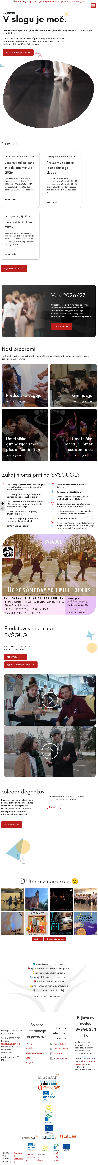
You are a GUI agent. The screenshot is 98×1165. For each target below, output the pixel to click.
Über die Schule (61, 1048)
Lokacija (29, 1043)
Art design (40, 1159)
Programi (30, 1062)
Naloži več (54, 807)
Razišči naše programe (16, 52)
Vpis (28, 1057)
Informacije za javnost (36, 1053)
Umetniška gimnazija (20, 664)
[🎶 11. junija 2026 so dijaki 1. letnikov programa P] (85, 899)
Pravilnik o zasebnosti (18, 1157)
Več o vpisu (59, 326)
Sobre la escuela (61, 1058)
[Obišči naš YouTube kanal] (57, 1160)
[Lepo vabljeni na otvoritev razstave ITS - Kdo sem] (85, 923)
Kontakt (29, 1048)
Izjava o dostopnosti (30, 1157)
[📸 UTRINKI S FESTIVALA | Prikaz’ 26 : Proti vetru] (61, 899)
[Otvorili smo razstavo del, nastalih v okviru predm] (12, 923)
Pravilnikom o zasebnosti (85, 1062)
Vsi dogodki (9, 825)
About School (60, 1044)
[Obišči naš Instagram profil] (57, 1156)
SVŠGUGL (15, 657)
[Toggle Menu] (93, 5)
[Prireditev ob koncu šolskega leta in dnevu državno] (12, 899)
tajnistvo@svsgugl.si (10, 1044)
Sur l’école (58, 1053)
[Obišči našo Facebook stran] (57, 1153)
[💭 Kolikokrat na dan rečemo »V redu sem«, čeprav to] (61, 923)
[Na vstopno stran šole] (49, 1)
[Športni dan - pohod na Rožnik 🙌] (37, 899)
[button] (25, 385)
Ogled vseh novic (11, 268)
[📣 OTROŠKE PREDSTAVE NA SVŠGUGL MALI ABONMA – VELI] (37, 923)
